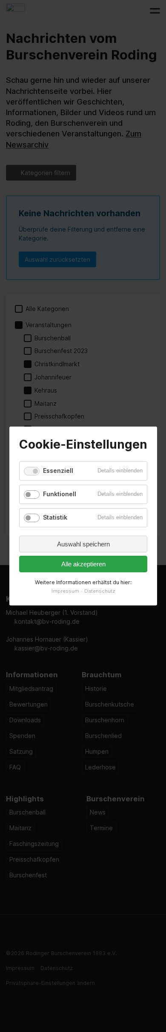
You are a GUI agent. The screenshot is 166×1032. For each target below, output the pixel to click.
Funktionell (59, 494)
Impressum (65, 591)
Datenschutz (99, 591)
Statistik (55, 517)
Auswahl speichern (83, 544)
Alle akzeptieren (83, 564)
